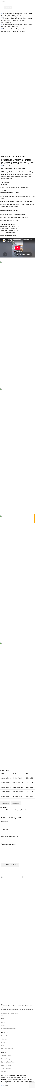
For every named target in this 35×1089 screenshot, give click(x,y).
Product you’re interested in (9, 836)
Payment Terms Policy (8, 1062)
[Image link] (12, 939)
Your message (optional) (8, 844)
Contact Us (4, 1036)
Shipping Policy (6, 1068)
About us (4, 1039)
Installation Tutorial (7, 1048)
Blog (2, 1045)
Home (3, 1022)
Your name (4, 822)
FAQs (3, 1042)
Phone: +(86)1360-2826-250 (10, 1013)
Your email (4, 829)
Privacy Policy (5, 1059)
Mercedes (7, 182)
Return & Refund (6, 1065)
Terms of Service (6, 1055)
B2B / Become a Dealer (8, 1028)
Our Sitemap (5, 1071)
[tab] (4, 187)
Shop (3, 1025)
